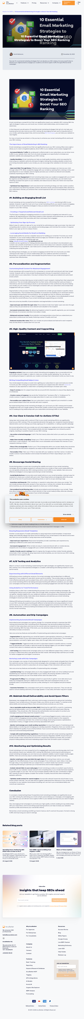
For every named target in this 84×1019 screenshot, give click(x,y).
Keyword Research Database (35, 968)
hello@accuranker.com (10, 935)
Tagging (28, 975)
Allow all (63, 519)
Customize (41, 519)
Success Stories (63, 929)
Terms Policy (42, 1006)
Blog (59, 933)
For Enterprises (31, 933)
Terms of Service (54, 906)
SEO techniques (50, 133)
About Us (29, 947)
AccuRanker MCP (31, 971)
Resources (43, 3)
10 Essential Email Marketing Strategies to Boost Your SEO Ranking (36, 11)
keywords (67, 385)
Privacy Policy (63, 906)
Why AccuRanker (10, 3)
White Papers (62, 936)
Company (55, 3)
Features (23, 3)
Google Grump (63, 939)
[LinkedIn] (4, 938)
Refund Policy (30, 1006)
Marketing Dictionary (65, 945)
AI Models (29, 981)
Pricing (34, 3)
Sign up (66, 975)
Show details (67, 514)
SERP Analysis (30, 991)
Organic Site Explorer (33, 987)
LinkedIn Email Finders (20, 241)
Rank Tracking (30, 962)
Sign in (79, 3)
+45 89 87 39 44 (7, 953)
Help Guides (62, 952)
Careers (28, 950)
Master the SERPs (8, 11)
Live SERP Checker (64, 942)
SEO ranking (51, 202)
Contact (28, 953)
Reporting (29, 965)
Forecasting (30, 994)
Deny (20, 519)
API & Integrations (32, 978)
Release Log (62, 955)
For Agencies (30, 929)
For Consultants (31, 936)
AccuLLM (29, 984)
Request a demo (67, 3)
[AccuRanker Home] (4, 3)
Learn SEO (61, 948)
